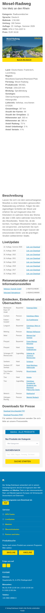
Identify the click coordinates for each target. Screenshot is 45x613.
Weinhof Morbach (33, 397)
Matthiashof (31, 393)
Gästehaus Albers (33, 316)
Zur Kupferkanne (32, 320)
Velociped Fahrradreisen (12, 293)
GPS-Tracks (10, 514)
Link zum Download (33, 247)
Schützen (30, 361)
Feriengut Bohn (32, 308)
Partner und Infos (12, 534)
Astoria (29, 377)
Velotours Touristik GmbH (12, 289)
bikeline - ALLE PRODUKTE (22, 432)
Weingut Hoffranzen (33, 332)
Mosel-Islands (31, 371)
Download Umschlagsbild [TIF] (14, 411)
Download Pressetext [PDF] (13, 415)
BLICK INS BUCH (24, 60)
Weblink (8, 524)
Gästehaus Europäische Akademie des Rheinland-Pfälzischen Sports (33, 385)
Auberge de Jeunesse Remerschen (31, 356)
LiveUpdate (10, 519)
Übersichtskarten (12, 529)
